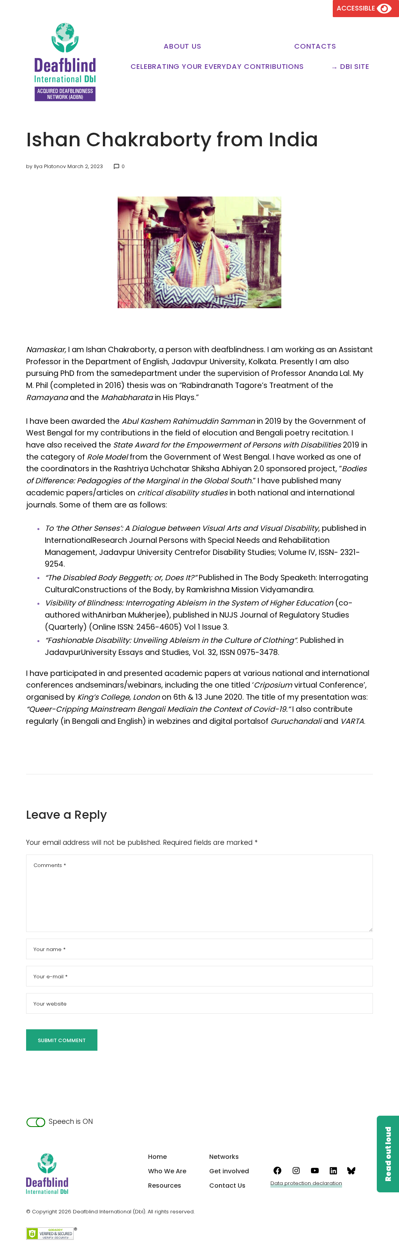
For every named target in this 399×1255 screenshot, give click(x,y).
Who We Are (167, 1171)
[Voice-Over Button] (387, 1154)
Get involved (229, 1171)
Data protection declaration (306, 1183)
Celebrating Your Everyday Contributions (217, 66)
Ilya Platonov (50, 166)
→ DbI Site (350, 66)
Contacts (315, 46)
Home (157, 1156)
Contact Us (227, 1185)
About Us (182, 46)
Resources (164, 1185)
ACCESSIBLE (357, 8)
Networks (224, 1156)
